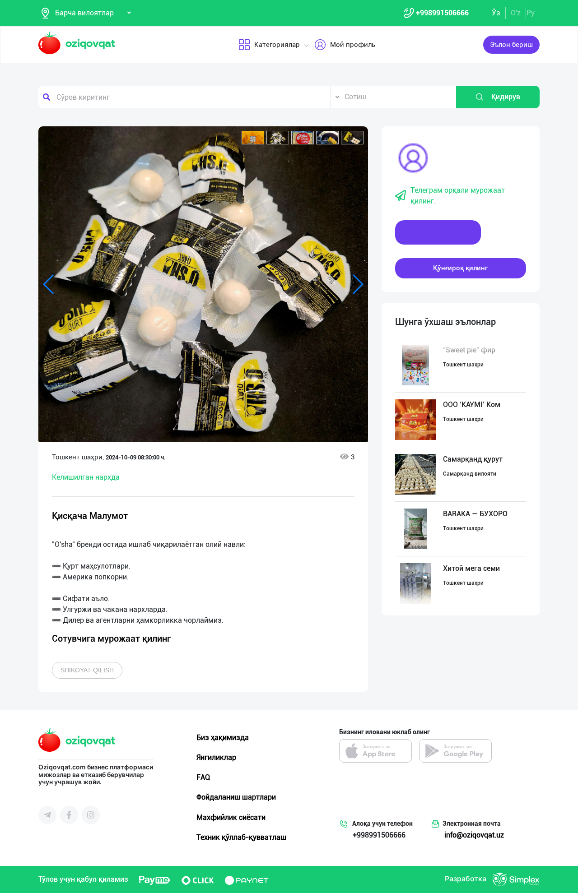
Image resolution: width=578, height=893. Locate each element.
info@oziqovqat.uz (474, 835)
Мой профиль (352, 45)
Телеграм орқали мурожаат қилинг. (457, 195)
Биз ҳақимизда (222, 737)
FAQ (203, 777)
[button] (253, 137)
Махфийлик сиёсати (231, 817)
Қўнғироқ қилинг (460, 268)
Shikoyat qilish (87, 670)
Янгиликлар (216, 757)
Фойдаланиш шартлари (236, 797)
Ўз (496, 13)
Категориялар (277, 45)
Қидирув (505, 97)
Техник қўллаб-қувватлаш (241, 837)
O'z (516, 13)
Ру (531, 13)
